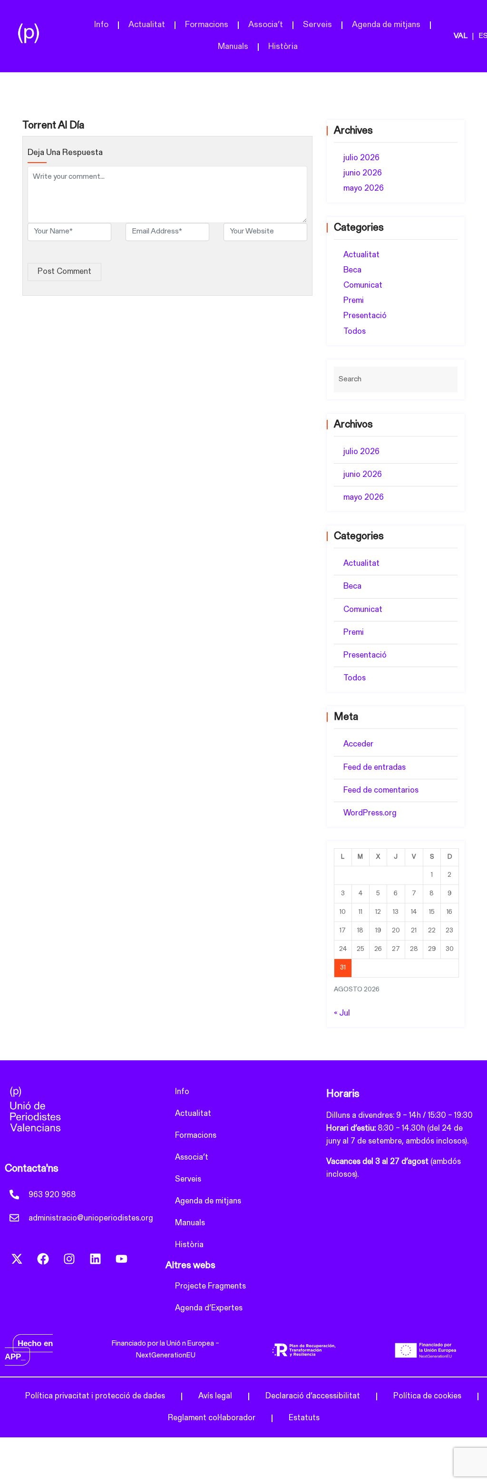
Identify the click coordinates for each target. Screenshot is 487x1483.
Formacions (206, 25)
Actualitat (146, 25)
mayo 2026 (363, 188)
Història (283, 47)
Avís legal (215, 1396)
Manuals (233, 47)
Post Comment (64, 272)
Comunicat (362, 285)
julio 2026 (361, 158)
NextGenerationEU (165, 1355)
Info (101, 25)
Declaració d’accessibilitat (312, 1396)
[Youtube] (121, 1258)
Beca (352, 270)
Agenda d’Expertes (209, 1308)
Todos (354, 332)
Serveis (317, 25)
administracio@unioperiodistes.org (91, 1218)
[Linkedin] (95, 1258)
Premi (353, 301)
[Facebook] (43, 1258)
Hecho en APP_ (29, 1350)
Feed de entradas (374, 768)
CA (466, 36)
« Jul (342, 1013)
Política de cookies (427, 1396)
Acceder (358, 744)
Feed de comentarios (381, 790)
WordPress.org (370, 813)
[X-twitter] (17, 1258)
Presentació (365, 316)
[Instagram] (69, 1258)
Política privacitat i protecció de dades (95, 1396)
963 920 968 (52, 1195)
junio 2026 (362, 173)
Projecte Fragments (210, 1286)
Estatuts (304, 1418)
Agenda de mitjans (386, 25)
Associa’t (265, 25)
